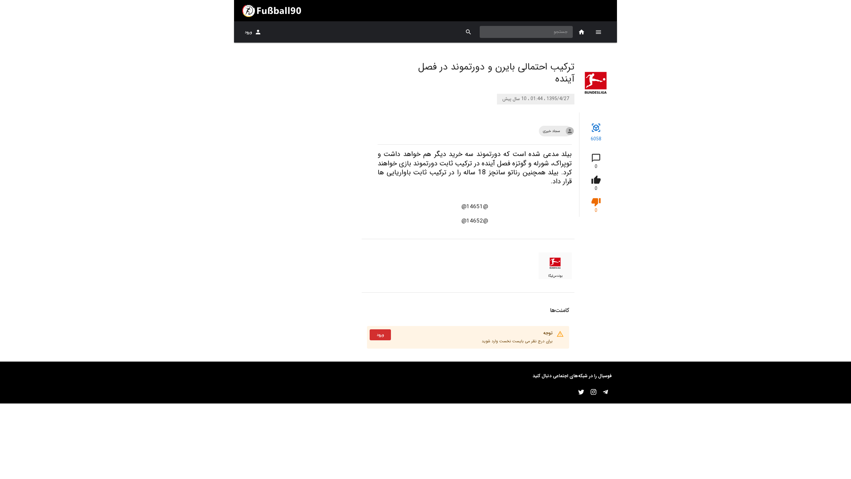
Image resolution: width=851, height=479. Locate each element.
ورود (248, 32)
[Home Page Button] (581, 32)
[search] (468, 32)
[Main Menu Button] (598, 32)
